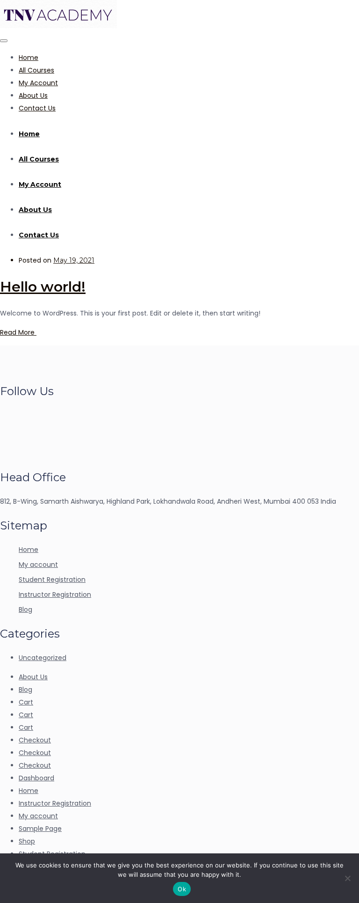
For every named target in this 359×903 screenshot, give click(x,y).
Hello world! (43, 286)
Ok (182, 889)
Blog (25, 609)
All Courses (36, 70)
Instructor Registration (55, 594)
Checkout (35, 740)
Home (28, 57)
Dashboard (36, 778)
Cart (26, 702)
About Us (33, 95)
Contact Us (37, 108)
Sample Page (40, 828)
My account (38, 564)
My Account (38, 83)
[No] (347, 878)
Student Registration (52, 579)
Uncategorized (42, 657)
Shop (27, 841)
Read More (18, 332)
